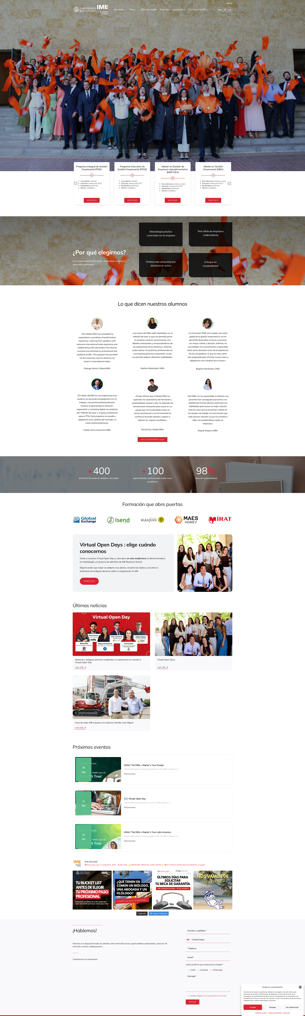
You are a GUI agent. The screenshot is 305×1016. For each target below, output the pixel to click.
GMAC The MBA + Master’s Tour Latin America (147, 832)
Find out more (129, 774)
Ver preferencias (292, 1007)
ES (228, 3)
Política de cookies (261, 1013)
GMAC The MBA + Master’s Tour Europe (144, 765)
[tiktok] (230, 9)
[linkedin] (219, 9)
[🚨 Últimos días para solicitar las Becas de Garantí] (172, 890)
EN (231, 3)
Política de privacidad (275, 1013)
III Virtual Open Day (135, 798)
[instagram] (225, 9)
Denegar (272, 1007)
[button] (300, 987)
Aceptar (253, 1007)
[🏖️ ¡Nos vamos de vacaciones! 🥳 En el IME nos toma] (212, 890)
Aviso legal (286, 1013)
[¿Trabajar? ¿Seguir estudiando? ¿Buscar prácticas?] (92, 890)
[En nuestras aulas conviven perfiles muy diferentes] (132, 890)
